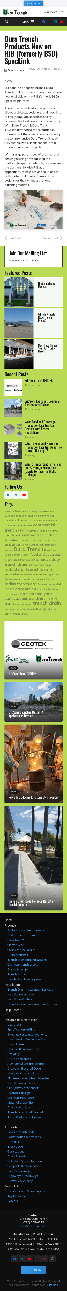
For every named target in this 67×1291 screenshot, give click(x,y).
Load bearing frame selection (26, 1039)
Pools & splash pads (20, 1132)
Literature (14, 1024)
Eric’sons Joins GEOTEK (22, 673)
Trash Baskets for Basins (24, 1117)
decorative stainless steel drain (23, 540)
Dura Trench (28, 549)
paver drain (17, 579)
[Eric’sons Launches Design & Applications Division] (33, 408)
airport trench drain (33, 520)
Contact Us (11, 1186)
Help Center (12, 1010)
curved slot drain (38, 530)
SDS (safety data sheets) (24, 1088)
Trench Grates (17, 974)
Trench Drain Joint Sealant (25, 1112)
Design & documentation (20, 1019)
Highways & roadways (22, 1176)
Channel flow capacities (23, 1049)
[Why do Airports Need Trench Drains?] (33, 323)
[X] (49, 22)
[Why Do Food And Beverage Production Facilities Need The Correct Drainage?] (33, 450)
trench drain (47, 603)
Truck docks (15, 1146)
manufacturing (42, 574)
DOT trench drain (40, 544)
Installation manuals (21, 994)
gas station (32, 559)
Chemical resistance (20, 1097)
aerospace (48, 511)
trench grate (29, 609)
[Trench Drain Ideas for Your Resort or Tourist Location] (33, 808)
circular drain (26, 525)
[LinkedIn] (55, 22)
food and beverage (45, 554)
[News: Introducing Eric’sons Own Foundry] (33, 727)
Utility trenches (17, 955)
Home (8, 920)
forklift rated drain (14, 559)
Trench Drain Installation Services (30, 989)
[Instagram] (52, 1258)
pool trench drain (44, 579)
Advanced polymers (20, 1107)
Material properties (20, 1102)
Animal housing (17, 1156)
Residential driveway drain (25, 979)
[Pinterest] (44, 1258)
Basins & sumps (17, 969)
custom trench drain (40, 535)
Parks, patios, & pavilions (24, 1137)
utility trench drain (16, 613)
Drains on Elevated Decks (24, 1068)
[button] (6, 21)
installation (12, 574)
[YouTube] (61, 22)
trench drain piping (13, 609)
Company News (41, 68)
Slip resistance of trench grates (28, 1078)
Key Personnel (16, 1196)
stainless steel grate (36, 593)
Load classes (15, 1044)
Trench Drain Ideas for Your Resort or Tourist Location (31, 902)
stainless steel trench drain (26, 598)
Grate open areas (19, 1059)
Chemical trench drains (22, 964)
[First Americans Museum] (33, 292)
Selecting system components (27, 1034)
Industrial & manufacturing (25, 1161)
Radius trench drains (21, 935)
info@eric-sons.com (33, 1226)
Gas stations (15, 1151)
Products (10, 925)
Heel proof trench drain (23, 1073)
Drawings (14, 1054)
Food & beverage (18, 1171)
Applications (13, 1127)
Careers (12, 1201)
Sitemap (52, 1284)
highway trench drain (40, 565)
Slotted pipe (15, 945)
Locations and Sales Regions (26, 1191)
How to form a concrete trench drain (32, 1004)
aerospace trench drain (19, 516)
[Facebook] (44, 22)
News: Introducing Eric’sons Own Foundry (33, 797)
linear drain (26, 574)
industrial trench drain (28, 569)
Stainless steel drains (21, 950)
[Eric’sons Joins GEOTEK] (33, 387)
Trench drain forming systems (27, 959)
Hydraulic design (18, 1093)
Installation (12, 984)
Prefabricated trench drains (26, 930)
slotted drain (23, 589)
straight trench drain (22, 604)
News (58, 68)
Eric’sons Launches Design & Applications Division (25, 713)
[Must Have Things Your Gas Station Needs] (33, 354)
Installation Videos (19, 999)
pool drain (28, 579)
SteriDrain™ (15, 940)
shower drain (47, 584)
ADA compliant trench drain (26, 1063)
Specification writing (21, 1029)
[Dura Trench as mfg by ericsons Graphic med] (15, 12)
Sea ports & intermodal (22, 1166)
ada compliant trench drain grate (23, 511)
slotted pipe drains (44, 589)
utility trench (47, 608)
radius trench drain (22, 583)
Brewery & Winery (20, 1181)
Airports (13, 1141)
